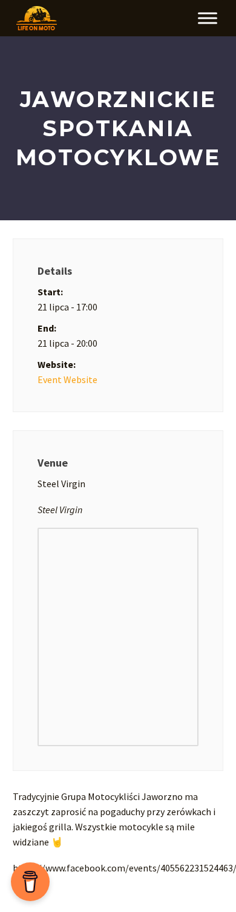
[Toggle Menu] (207, 18)
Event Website (67, 379)
